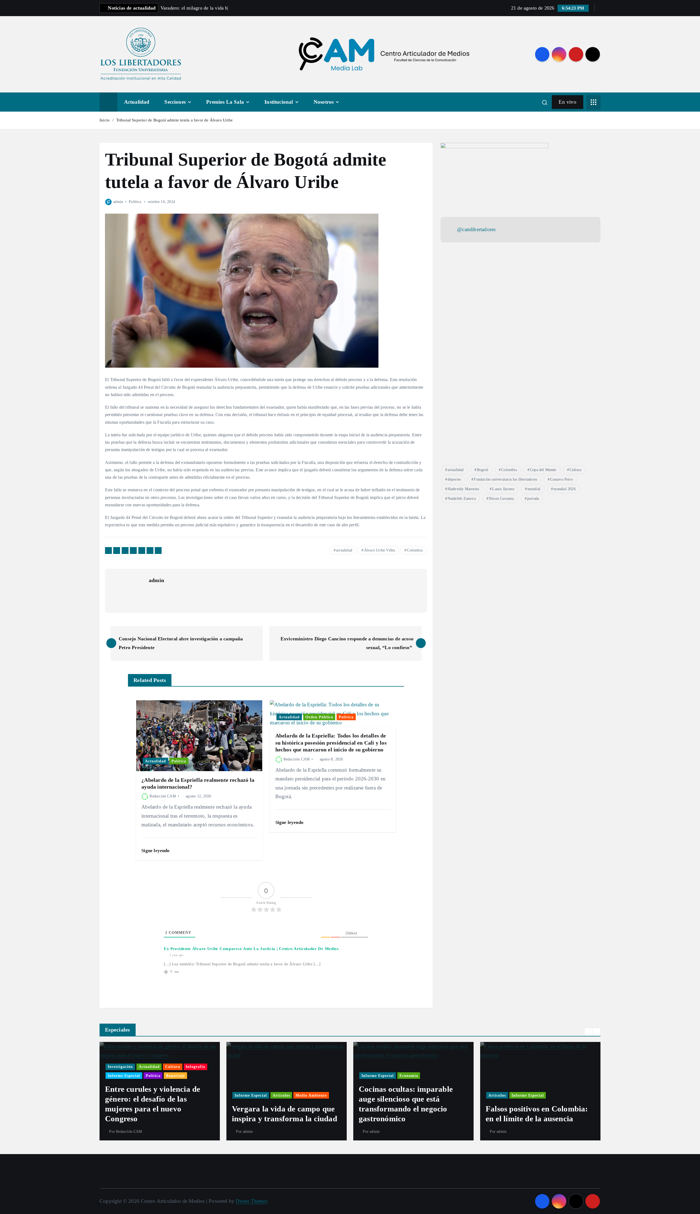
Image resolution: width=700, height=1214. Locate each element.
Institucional (278, 102)
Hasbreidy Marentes (463, 489)
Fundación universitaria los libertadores (505, 479)
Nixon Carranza (501, 498)
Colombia (414, 550)
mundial (533, 489)
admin (118, 202)
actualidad (344, 550)
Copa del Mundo (543, 470)
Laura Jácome (503, 489)
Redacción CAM (163, 796)
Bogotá (482, 470)
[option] (160, 1091)
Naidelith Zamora (462, 498)
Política (135, 202)
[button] (588, 1032)
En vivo (567, 102)
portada (533, 498)
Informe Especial (124, 1095)
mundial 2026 (564, 489)
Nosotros (324, 102)
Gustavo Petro (561, 479)
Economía (282, 1075)
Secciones (175, 102)
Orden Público (319, 717)
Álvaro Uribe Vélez (379, 550)
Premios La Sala (225, 102)
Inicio (105, 120)
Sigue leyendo (156, 850)
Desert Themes (251, 1201)
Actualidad (137, 102)
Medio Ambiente (184, 1095)
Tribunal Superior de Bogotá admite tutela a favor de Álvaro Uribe (174, 120)
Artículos (154, 1095)
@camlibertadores (476, 229)
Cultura (575, 470)
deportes (454, 479)
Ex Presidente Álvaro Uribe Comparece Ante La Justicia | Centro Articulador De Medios (251, 948)
